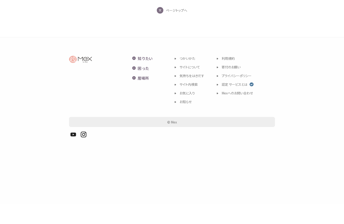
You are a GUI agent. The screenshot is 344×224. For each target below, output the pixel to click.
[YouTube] (73, 134)
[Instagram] (83, 134)
